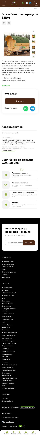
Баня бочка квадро (8, 351)
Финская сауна (7, 338)
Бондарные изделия (8, 335)
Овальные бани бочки (9, 365)
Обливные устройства (9, 332)
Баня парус (5, 362)
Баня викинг (6, 359)
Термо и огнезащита (8, 295)
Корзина (5, 398)
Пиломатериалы (7, 287)
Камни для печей (7, 319)
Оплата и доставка (8, 261)
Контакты (5, 274)
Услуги (4, 269)
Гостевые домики (7, 367)
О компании (6, 277)
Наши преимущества (9, 272)
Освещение (5, 330)
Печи (3, 298)
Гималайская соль (8, 314)
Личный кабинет (7, 401)
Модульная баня (7, 346)
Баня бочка (13, 9)
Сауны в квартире (8, 388)
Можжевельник (7, 316)
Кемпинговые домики (9, 370)
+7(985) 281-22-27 (10, 407)
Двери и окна (6, 306)
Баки (3, 322)
